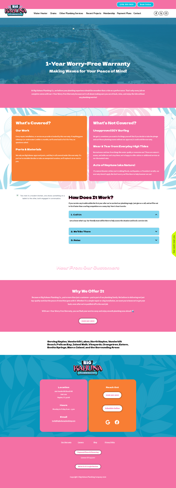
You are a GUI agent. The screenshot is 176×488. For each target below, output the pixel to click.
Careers (81, 442)
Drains (53, 13)
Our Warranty (66, 442)
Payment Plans (124, 13)
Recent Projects (93, 13)
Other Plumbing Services (71, 13)
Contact (137, 13)
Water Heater (40, 13)
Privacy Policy (110, 442)
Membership (109, 13)
